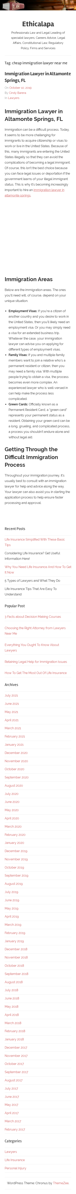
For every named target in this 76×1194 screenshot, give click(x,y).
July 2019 (11, 892)
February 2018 (15, 1031)
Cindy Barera (17, 93)
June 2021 (12, 704)
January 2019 (14, 941)
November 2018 (16, 957)
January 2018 (14, 1039)
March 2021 (13, 728)
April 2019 (12, 916)
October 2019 (14, 867)
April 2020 (12, 818)
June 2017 (12, 1097)
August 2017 (14, 1080)
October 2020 (14, 769)
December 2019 (16, 851)
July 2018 (11, 990)
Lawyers (13, 98)
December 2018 (16, 949)
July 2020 (12, 794)
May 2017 (11, 1105)
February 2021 (15, 736)
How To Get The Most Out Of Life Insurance (36, 673)
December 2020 (16, 753)
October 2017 (14, 1064)
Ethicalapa (38, 24)
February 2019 (15, 933)
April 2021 (12, 720)
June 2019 (12, 900)
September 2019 (16, 875)
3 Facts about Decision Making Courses (33, 617)
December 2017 (16, 1047)
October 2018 (14, 966)
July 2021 (11, 695)
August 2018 (14, 982)
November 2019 (16, 859)
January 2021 (14, 744)
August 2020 (14, 785)
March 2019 (13, 925)
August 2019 (14, 884)
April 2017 (12, 1113)
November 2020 (16, 761)
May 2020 (12, 810)
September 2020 (17, 777)
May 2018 (11, 1006)
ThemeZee (61, 1183)
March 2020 (13, 826)
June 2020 (12, 802)
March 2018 (13, 1023)
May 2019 (11, 908)
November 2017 (16, 1056)
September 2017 (16, 1072)
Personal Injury (15, 1168)
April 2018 (12, 1015)
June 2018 (12, 998)
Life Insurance (15, 1160)
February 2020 (15, 835)
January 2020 (14, 843)
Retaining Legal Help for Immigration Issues (36, 662)
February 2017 (15, 1129)
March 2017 (13, 1121)
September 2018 (16, 974)
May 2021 (11, 712)
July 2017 (11, 1088)
